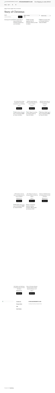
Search (5, 15)
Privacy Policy (19, 304)
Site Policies (18, 308)
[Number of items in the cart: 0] (16, 5)
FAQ (17, 306)
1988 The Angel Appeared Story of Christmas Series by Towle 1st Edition (32, 102)
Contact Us (18, 301)
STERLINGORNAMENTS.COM (25, 1)
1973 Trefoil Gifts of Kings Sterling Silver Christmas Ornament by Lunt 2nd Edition (19, 102)
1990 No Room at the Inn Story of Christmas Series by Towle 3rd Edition (19, 195)
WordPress (12, 387)
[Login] (12, 5)
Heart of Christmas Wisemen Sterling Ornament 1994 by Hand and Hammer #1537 (32, 287)
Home (5, 8)
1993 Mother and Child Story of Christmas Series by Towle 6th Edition (19, 287)
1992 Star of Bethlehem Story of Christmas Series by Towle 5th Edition (44, 195)
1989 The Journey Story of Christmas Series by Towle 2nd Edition (45, 102)
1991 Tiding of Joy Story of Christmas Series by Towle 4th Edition (32, 195)
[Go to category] (25, 17)
